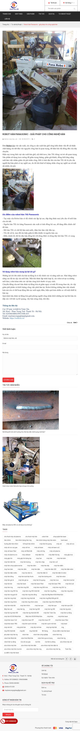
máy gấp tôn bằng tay (24, 558)
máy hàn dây (45, 565)
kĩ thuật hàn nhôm (29, 544)
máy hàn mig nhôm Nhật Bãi (52, 602)
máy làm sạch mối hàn (48, 623)
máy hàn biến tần (9, 562)
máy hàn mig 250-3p (11, 591)
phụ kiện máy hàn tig (11, 634)
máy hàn (49, 558)
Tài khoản (53, 3)
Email (4, 343)
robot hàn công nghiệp (40, 634)
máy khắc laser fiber (61, 620)
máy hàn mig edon (67, 591)
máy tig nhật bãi (51, 627)
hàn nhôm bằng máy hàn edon (46, 540)
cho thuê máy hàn (31, 536)
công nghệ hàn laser (59, 536)
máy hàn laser (21, 584)
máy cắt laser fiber (10, 551)
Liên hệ (7, 19)
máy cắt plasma (55, 551)
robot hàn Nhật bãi (10, 638)
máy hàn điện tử (42, 573)
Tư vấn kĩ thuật (65, 14)
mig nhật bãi (33, 631)
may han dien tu (27, 573)
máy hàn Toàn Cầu (50, 613)
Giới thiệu (19, 14)
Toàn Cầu (68, 649)
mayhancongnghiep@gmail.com (15, 690)
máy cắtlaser (26, 555)
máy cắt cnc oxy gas (10, 547)
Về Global (45, 674)
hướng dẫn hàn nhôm (11, 544)
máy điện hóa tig (54, 555)
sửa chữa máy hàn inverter (13, 649)
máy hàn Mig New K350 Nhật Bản (52, 594)
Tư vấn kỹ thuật (16, 24)
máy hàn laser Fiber (37, 584)
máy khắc (50, 616)
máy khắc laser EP (44, 620)
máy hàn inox (54, 580)
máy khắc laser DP (28, 620)
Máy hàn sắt (8, 609)
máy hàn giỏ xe (23, 580)
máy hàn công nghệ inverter (13, 565)
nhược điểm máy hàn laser (61, 631)
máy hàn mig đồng (50, 591)
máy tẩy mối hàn (36, 627)
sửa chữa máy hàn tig (53, 649)
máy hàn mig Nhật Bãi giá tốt (49, 598)
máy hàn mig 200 (23, 587)
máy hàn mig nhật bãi (28, 598)
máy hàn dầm (31, 565)
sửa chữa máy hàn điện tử (49, 645)
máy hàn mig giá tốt (10, 594)
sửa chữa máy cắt (66, 642)
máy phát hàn (21, 627)
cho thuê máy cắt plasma (12, 536)
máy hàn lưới (69, 584)
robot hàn (25, 634)
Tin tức (41, 14)
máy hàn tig (21, 609)
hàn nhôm (7, 540)
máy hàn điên (22, 569)
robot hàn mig (57, 634)
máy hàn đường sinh (45, 576)
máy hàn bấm (61, 558)
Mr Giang (45, 631)
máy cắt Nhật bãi (26, 551)
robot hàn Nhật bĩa (27, 638)
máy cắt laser (38, 547)
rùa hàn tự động (50, 642)
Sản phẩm (30, 14)
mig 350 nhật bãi (9, 631)
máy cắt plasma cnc (10, 555)
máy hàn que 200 (67, 605)
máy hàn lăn (8, 584)
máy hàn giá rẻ (9, 580)
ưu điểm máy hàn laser (11, 653)
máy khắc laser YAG (10, 623)
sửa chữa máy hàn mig (33, 649)
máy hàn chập (40, 562)
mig (62, 627)
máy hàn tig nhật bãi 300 (31, 613)
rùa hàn (37, 642)
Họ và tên (5, 334)
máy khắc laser (63, 616)
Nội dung (5, 352)
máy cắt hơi (26, 547)
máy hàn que (52, 605)
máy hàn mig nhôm (10, 602)
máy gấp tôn (8, 558)
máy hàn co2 (53, 562)
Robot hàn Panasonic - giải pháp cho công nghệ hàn (33, 134)
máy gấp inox (68, 555)
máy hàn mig (8, 587)
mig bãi (22, 631)
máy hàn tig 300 (49, 609)
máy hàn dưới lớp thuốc (26, 576)
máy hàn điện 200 (50, 569)
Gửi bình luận (8, 380)
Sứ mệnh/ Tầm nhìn (48, 678)
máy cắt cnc (70, 544)
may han (39, 558)
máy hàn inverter (68, 580)
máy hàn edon (61, 576)
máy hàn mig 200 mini (40, 587)
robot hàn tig (61, 638)
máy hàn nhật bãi (10, 605)
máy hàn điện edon (67, 569)
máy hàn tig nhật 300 (11, 613)
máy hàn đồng (9, 576)
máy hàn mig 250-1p (59, 587)
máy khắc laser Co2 (10, 620)
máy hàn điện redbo (10, 573)
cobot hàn (45, 536)
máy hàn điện (35, 569)
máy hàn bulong (25, 562)
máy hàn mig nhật (10, 598)
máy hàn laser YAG (54, 584)
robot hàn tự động (10, 642)
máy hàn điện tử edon (59, 573)
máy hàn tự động (66, 613)
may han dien (8, 569)
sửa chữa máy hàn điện (28, 645)
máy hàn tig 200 (34, 609)
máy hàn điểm (58, 565)
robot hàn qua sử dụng (45, 638)
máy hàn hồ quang (45, 544)
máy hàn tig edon (65, 609)
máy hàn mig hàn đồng (29, 594)
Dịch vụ (51, 14)
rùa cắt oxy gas (26, 642)
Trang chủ (6, 14)
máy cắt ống (41, 551)
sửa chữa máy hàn (10, 645)
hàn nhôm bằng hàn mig (23, 540)
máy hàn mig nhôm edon (30, 602)
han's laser (64, 540)
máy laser (64, 623)
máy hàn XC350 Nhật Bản (12, 616)
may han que (39, 605)
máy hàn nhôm (25, 605)
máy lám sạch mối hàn (29, 623)
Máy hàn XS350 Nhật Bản (34, 616)
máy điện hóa (39, 555)
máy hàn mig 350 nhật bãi (30, 591)
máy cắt (59, 544)
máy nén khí (8, 627)
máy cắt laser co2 (53, 547)
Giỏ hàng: (68, 3)
